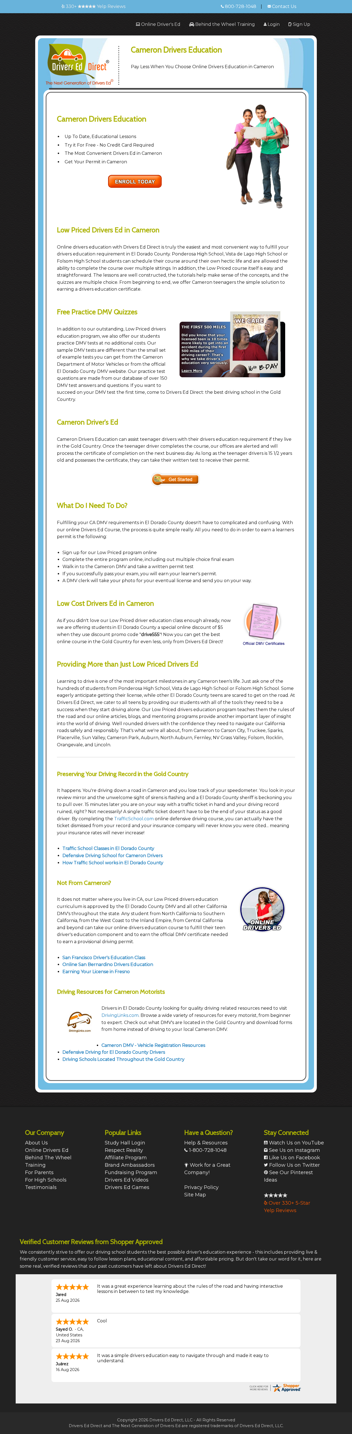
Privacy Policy (201, 1187)
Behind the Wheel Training (224, 24)
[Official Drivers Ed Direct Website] (85, 61)
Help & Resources (206, 1143)
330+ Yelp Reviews (95, 6)
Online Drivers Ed (46, 1150)
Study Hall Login (125, 1143)
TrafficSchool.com (134, 818)
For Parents (39, 1172)
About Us (36, 1143)
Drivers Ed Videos (126, 1180)
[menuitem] (158, 24)
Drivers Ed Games (127, 1187)
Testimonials (41, 1187)
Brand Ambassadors (130, 1165)
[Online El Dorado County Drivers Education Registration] (176, 479)
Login (273, 24)
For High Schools (46, 1180)
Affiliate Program (126, 1158)
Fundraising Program (131, 1172)
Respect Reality (124, 1150)
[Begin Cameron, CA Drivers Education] (135, 181)
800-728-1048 (240, 6)
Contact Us (283, 6)
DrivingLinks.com (120, 1015)
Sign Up (301, 24)
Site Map (195, 1195)
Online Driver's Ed (160, 24)
